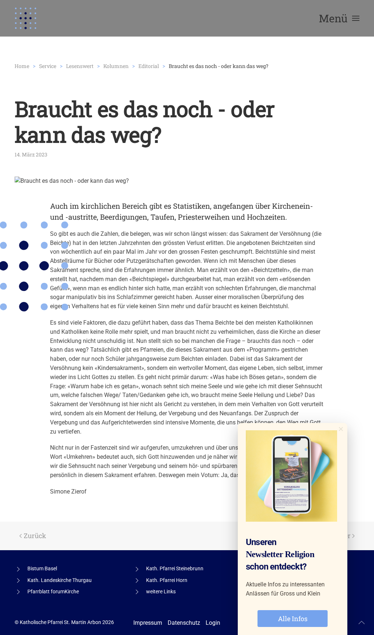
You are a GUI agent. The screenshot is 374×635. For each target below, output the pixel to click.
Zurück (35, 535)
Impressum (147, 622)
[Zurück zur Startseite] (26, 18)
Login (213, 622)
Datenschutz (184, 622)
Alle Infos (293, 618)
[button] (339, 18)
